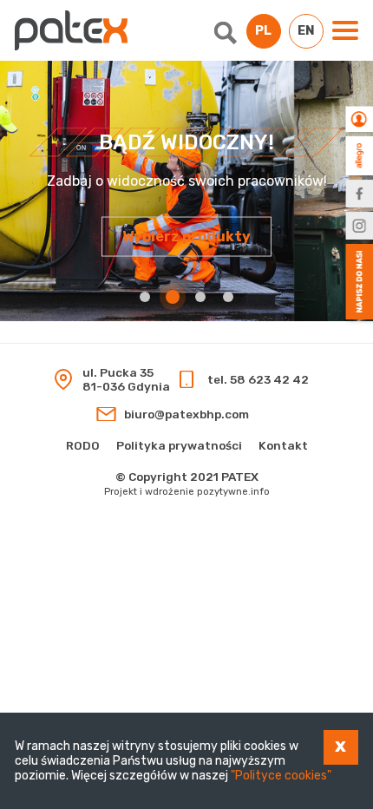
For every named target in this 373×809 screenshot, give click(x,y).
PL (263, 30)
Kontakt (283, 445)
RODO (83, 445)
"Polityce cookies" (281, 775)
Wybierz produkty (186, 236)
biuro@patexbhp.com (186, 414)
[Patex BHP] (71, 30)
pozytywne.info (233, 491)
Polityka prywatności (179, 445)
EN (306, 30)
